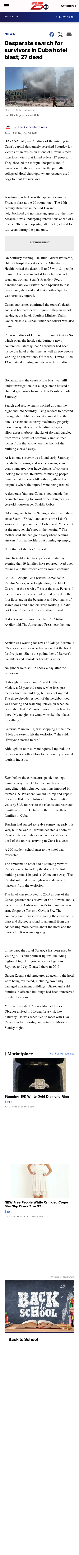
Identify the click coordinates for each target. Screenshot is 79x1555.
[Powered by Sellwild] (68, 1277)
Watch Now (68, 6)
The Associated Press (32, 127)
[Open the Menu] (6, 6)
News (10, 34)
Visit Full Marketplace (61, 1053)
